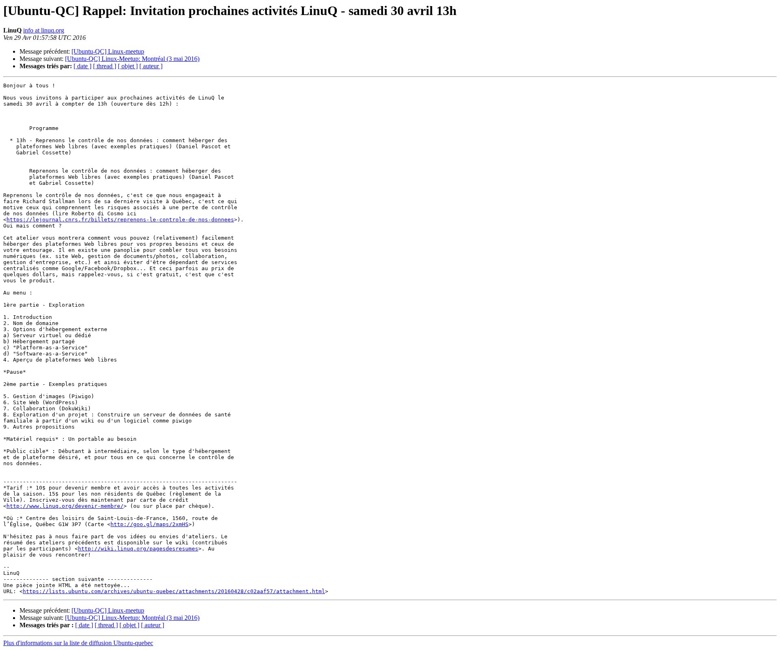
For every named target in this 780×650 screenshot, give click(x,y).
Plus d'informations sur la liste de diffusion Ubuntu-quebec (78, 642)
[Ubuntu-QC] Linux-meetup (108, 51)
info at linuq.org (43, 30)
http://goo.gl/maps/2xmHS (149, 524)
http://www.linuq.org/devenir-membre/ (65, 506)
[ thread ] (104, 66)
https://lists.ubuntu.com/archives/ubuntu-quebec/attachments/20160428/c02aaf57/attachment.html (174, 591)
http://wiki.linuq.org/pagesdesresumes (138, 549)
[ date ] (82, 66)
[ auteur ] (150, 66)
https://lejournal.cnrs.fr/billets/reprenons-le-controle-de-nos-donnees (120, 220)
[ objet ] (128, 66)
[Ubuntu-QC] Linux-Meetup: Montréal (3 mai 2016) (132, 58)
